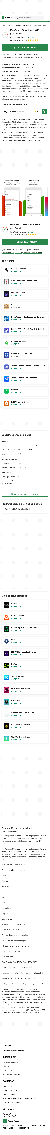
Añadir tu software (9, 1066)
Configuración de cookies (12, 1102)
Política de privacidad (10, 1086)
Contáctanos (7, 1070)
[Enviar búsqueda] (16, 18)
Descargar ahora (27, 47)
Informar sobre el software (27, 494)
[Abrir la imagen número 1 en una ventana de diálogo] (33, 198)
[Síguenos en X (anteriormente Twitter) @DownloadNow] (9, 1114)
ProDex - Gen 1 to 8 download (14, 509)
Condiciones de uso (10, 1090)
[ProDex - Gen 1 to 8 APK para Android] (5, 35)
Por (18, 37)
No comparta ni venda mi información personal (19, 1098)
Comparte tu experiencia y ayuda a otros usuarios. (22, 57)
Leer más (28, 71)
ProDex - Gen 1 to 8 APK (25, 31)
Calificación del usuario (18, 40)
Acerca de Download (10, 1062)
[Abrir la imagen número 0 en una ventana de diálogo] (12, 198)
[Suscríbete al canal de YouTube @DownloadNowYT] (14, 1114)
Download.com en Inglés (11, 1074)
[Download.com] (7, 17)
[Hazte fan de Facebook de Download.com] (5, 1114)
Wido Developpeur (11, 831)
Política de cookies (9, 1094)
